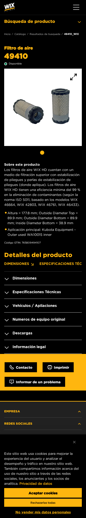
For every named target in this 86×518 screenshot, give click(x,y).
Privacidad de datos (35, 483)
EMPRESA (12, 411)
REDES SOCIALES (18, 423)
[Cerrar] (74, 442)
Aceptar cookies (43, 493)
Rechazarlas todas (42, 502)
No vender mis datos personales (43, 512)
